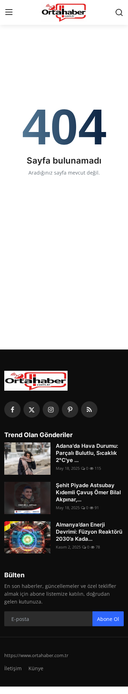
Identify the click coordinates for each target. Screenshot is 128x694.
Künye (35, 668)
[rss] (89, 409)
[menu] (9, 12)
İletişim (13, 668)
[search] (119, 12)
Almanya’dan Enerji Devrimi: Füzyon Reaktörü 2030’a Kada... (89, 531)
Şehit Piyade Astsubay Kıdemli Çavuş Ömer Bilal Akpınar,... (88, 492)
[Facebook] (12, 409)
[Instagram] (51, 409)
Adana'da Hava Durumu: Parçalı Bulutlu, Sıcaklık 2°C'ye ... (87, 452)
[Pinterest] (70, 409)
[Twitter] (31, 409)
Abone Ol (108, 619)
